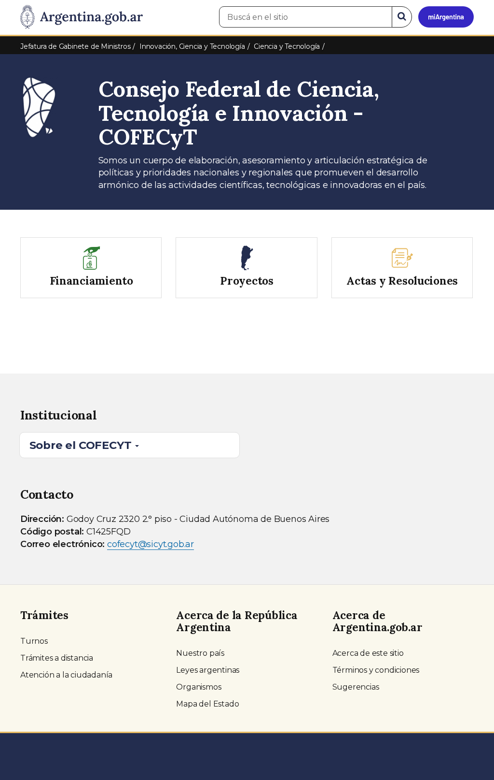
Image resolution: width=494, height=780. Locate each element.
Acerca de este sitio (368, 653)
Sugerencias (355, 687)
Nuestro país (200, 653)
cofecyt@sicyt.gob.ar (150, 544)
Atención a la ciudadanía (66, 674)
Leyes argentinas (207, 670)
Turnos (34, 641)
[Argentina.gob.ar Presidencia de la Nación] (81, 17)
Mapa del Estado (207, 703)
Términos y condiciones (376, 670)
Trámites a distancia (56, 658)
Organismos (198, 687)
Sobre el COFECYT (82, 445)
